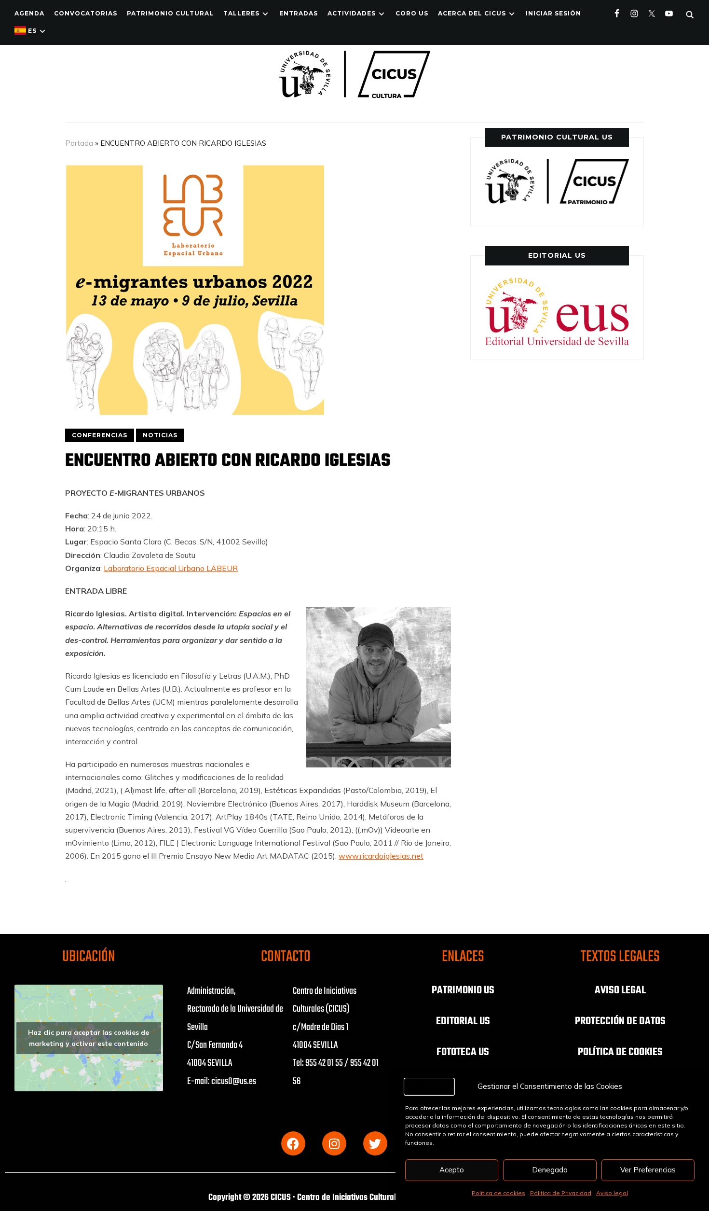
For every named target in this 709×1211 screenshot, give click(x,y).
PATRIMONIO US (463, 990)
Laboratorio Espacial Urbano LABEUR (171, 568)
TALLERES (241, 13)
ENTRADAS (298, 13)
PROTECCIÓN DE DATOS (620, 1021)
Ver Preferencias (648, 1169)
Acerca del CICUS (472, 13)
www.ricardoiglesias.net (381, 856)
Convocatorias (85, 13)
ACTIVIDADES (351, 13)
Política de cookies (498, 1193)
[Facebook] (293, 1143)
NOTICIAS (160, 435)
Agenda (29, 13)
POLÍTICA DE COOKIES (620, 1052)
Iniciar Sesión (553, 13)
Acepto (451, 1169)
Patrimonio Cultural (170, 13)
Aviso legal (612, 1193)
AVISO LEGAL (620, 990)
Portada (79, 143)
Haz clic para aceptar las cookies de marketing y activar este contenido (88, 1038)
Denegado (550, 1169)
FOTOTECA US (462, 1052)
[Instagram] (334, 1143)
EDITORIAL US (463, 1021)
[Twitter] (375, 1143)
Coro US (411, 13)
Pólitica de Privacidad (560, 1193)
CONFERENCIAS (99, 435)
